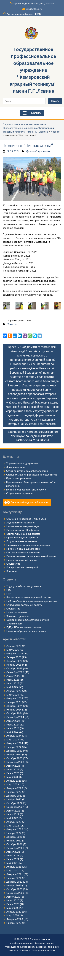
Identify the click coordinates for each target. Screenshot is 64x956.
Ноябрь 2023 (14, 754)
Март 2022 (12, 825)
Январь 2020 (13, 922)
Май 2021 (12, 863)
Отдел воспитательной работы (24, 604)
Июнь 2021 (12, 859)
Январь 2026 (13, 657)
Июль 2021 (12, 855)
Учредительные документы (22, 463)
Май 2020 (12, 907)
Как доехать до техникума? (22, 567)
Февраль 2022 (14, 829)
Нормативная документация (22, 526)
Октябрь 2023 (14, 758)
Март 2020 (12, 915)
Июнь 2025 (12, 683)
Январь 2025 (13, 702)
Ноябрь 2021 (14, 840)
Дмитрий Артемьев (38, 151)
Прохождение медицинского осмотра (28, 545)
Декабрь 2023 (14, 750)
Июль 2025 (12, 679)
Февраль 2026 (14, 653)
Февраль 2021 (14, 874)
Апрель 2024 (13, 735)
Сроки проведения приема (22, 537)
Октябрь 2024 (14, 713)
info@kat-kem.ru (34, 9)
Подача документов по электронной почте (31, 556)
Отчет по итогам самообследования (27, 470)
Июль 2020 (12, 900)
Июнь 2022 (12, 814)
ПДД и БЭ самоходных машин (23, 627)
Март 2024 (12, 739)
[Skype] (35, 336)
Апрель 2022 (13, 821)
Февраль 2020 (14, 919)
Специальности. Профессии (22, 530)
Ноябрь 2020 (14, 885)
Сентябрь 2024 (15, 717)
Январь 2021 (13, 878)
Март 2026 (12, 649)
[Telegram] (40, 336)
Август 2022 (13, 810)
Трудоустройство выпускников (23, 586)
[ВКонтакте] (5, 336)
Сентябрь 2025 (15, 672)
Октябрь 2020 (14, 889)
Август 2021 (13, 851)
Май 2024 (12, 732)
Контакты (11, 571)
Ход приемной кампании (20, 522)
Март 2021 (12, 870)
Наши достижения (17, 612)
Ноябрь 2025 (14, 664)
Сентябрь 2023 (15, 762)
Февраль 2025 (14, 698)
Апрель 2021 (13, 866)
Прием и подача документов (23, 548)
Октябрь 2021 (14, 844)
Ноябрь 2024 (14, 709)
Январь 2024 (13, 747)
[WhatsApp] (30, 336)
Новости (55, 131)
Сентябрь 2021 (15, 848)
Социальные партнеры (19, 493)
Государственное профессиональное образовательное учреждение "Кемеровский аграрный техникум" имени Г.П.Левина (33, 70)
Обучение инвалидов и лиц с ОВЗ (26, 518)
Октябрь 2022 (14, 803)
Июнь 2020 (12, 904)
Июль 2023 (12, 769)
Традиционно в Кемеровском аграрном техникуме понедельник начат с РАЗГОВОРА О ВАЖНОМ (32, 436)
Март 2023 (12, 784)
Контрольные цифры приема (23, 533)
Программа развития (18, 478)
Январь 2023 (13, 791)
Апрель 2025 (13, 690)
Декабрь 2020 (14, 881)
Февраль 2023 (14, 788)
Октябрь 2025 (14, 668)
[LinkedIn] (20, 336)
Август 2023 (13, 765)
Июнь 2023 (12, 773)
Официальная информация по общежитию (31, 474)
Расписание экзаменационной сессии (28, 597)
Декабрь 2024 (14, 705)
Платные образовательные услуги (26, 489)
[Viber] (25, 336)
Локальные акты (15, 467)
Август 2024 (13, 720)
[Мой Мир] (15, 336)
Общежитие (13, 563)
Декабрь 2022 (14, 795)
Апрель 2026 (13, 646)
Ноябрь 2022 (14, 799)
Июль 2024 (12, 724)
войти (38, 14)
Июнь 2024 (12, 728)
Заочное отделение (17, 616)
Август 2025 (13, 676)
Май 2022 (12, 818)
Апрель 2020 (13, 911)
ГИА (8, 593)
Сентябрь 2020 (15, 893)
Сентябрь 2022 (15, 806)
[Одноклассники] (10, 336)
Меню (36, 113)
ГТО (8, 589)
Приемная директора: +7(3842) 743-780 (34, 3)
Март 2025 (12, 694)
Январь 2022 (13, 833)
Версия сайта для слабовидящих (30, 502)
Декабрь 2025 (14, 661)
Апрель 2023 (13, 780)
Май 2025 (12, 687)
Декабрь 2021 (14, 836)
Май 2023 (12, 777)
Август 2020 (13, 896)
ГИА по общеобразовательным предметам (31, 601)
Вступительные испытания (22, 541)
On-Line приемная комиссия (23, 552)
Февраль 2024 (14, 743)
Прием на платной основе (21, 560)
